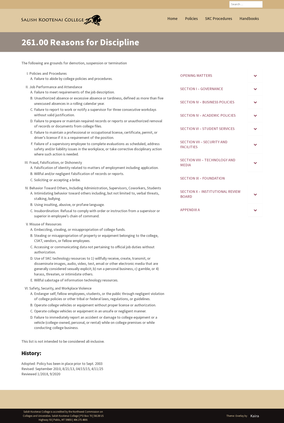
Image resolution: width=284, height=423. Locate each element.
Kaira (254, 415)
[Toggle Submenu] (255, 75)
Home (172, 18)
